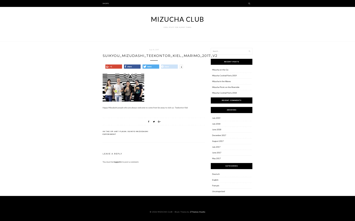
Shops (106, 3)
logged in (118, 162)
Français (215, 185)
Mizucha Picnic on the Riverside (225, 87)
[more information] (181, 67)
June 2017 (216, 152)
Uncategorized (218, 191)
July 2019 (216, 118)
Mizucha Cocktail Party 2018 (224, 93)
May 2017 (216, 158)
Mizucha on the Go (220, 70)
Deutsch (216, 174)
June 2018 (216, 129)
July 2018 (216, 124)
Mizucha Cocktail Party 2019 (224, 75)
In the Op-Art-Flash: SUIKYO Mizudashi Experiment (125, 132)
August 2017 (218, 141)
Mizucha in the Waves (221, 81)
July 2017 (216, 147)
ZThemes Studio (197, 212)
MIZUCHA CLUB (177, 19)
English (215, 180)
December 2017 (219, 135)
